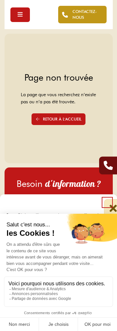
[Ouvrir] (20, 14)
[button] (107, 202)
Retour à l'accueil (62, 119)
